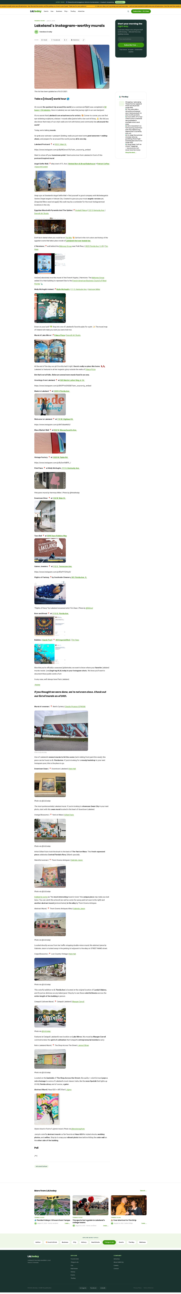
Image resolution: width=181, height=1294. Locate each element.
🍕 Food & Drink (51, 1242)
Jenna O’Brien (83, 1045)
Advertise (81, 11)
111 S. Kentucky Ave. (79, 289)
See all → (143, 1191)
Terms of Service (148, 1288)
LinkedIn (102, 1288)
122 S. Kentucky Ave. (96, 210)
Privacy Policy (138, 1288)
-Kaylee (37, 685)
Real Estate (95, 1242)
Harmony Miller (94, 289)
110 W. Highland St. (65, 419)
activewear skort (132, 112)
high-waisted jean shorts (133, 140)
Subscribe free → (131, 45)
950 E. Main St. (61, 144)
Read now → (120, 2)
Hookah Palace (81, 210)
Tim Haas (75, 640)
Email (45, 40)
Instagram (83, 1288)
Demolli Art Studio (41, 213)
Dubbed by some (40, 897)
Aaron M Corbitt (41, 167)
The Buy (73, 11)
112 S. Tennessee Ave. (62, 566)
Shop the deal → (130, 152)
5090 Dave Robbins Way (57, 536)
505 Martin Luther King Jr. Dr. (72, 380)
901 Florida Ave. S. (79, 577)
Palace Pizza (90, 369)
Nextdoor (76, 40)
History (83, 1242)
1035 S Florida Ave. (62, 391)
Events (46, 11)
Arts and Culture (41, 1166)
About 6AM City (118, 1262)
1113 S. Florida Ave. (60, 613)
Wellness (142, 1242)
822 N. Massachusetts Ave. (65, 430)
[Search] (128, 11)
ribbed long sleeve (132, 131)
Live (52, 11)
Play (66, 11)
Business (59, 11)
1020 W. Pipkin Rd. (60, 457)
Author (38, 1242)
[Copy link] (83, 40)
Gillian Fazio (69, 815)
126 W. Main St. (59, 498)
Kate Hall (72, 769)
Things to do (39, 21)
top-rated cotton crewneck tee (134, 118)
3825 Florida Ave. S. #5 (94, 246)
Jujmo (68, 1090)
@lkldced (89, 608)
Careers (116, 1265)
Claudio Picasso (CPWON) (75, 706)
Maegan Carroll (78, 1002)
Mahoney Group (65, 246)
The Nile (68, 238)
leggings (134, 146)
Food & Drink (75, 1259)
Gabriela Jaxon (77, 860)
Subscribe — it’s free (141, 11)
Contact (116, 1268)
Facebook (56, 40)
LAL (35, 11)
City (74, 1242)
